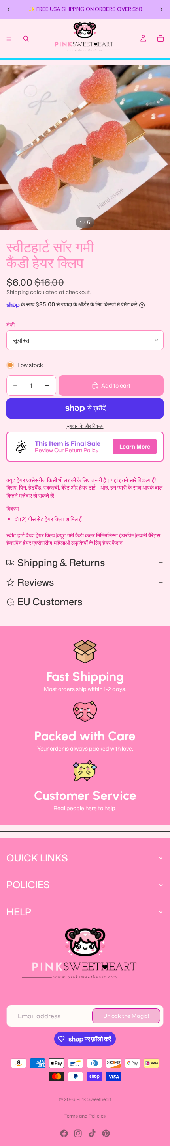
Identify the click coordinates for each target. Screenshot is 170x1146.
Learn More (134, 446)
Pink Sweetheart (93, 1099)
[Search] (26, 38)
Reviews (35, 582)
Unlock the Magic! (126, 1015)
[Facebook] (64, 1133)
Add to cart (115, 385)
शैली (10, 324)
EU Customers (49, 601)
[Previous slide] (8, 9)
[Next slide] (161, 9)
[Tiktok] (92, 1133)
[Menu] (9, 39)
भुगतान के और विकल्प (85, 426)
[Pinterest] (106, 1133)
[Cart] (160, 38)
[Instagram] (78, 1133)
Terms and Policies (85, 1115)
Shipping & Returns (61, 562)
